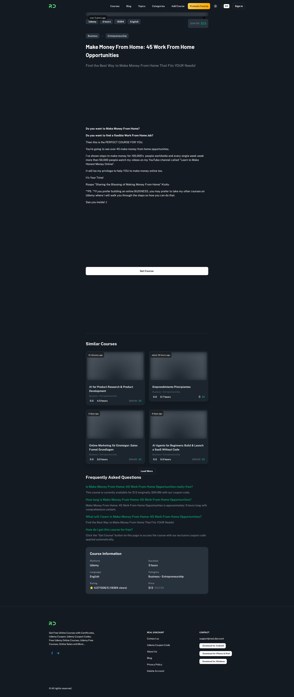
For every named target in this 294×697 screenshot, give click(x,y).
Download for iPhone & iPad (216, 653)
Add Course (178, 6)
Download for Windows (213, 661)
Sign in (239, 6)
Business (92, 36)
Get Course (147, 271)
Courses (114, 6)
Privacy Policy (154, 664)
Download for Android (213, 646)
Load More (147, 471)
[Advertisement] (147, 96)
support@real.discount (211, 638)
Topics (141, 6)
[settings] (215, 6)
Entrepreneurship (117, 36)
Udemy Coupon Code (158, 645)
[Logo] (52, 6)
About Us (152, 651)
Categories (158, 6)
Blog (128, 6)
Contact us (153, 638)
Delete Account (155, 671)
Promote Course (199, 6)
